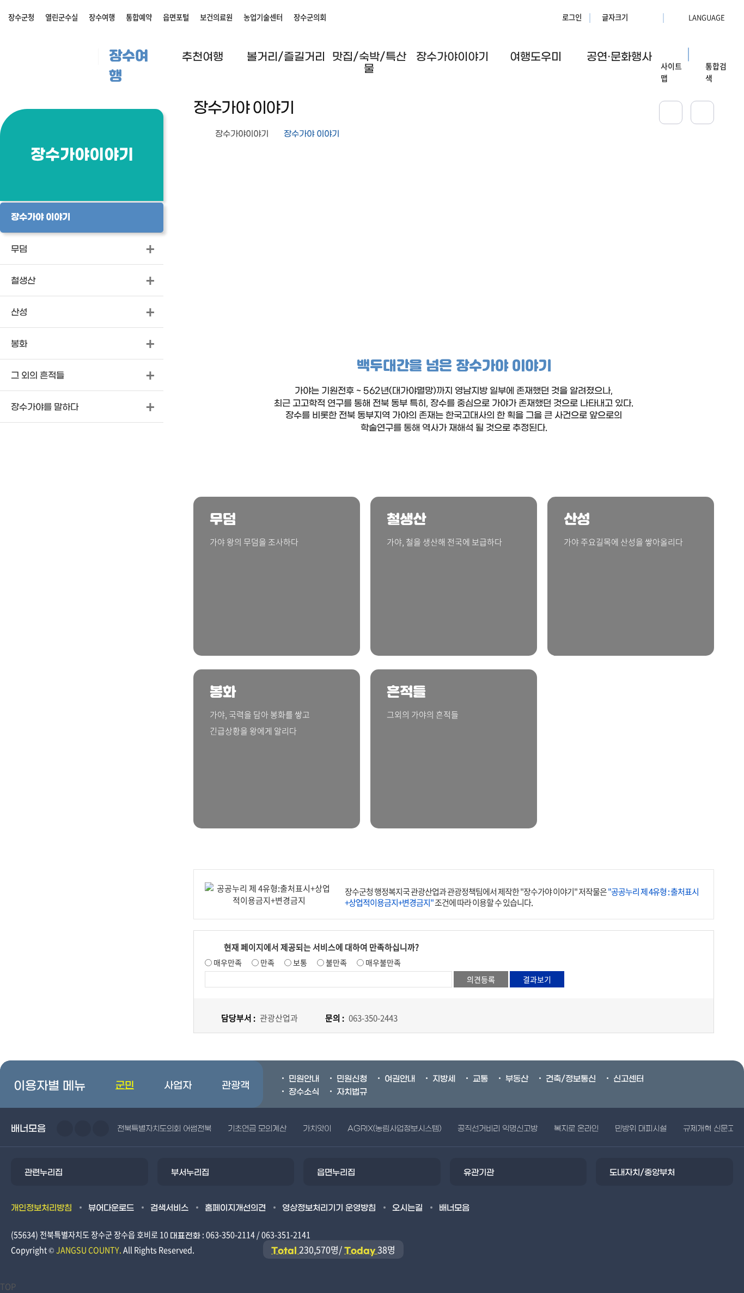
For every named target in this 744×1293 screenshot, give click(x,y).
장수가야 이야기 (311, 134)
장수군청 (21, 16)
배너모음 (454, 1208)
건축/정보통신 (571, 1079)
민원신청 (352, 1079)
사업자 (178, 1085)
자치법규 (352, 1092)
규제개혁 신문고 (709, 1128)
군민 (124, 1085)
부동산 (516, 1079)
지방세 (443, 1079)
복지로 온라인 (576, 1128)
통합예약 (139, 16)
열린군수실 (61, 16)
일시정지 (101, 1128)
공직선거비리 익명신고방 (498, 1128)
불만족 (335, 962)
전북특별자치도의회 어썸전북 (164, 1128)
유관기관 (479, 1173)
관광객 (235, 1085)
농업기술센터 (263, 16)
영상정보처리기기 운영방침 (329, 1208)
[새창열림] (702, 112)
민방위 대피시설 (641, 1128)
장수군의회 (310, 16)
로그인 (572, 16)
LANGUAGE (680, 17)
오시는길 (407, 1208)
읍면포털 (176, 16)
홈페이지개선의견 (235, 1208)
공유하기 (670, 112)
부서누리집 (190, 1173)
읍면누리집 (336, 1173)
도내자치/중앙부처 (642, 1173)
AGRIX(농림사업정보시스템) (394, 1128)
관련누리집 (44, 1173)
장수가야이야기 (242, 134)
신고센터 (628, 1079)
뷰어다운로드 (111, 1208)
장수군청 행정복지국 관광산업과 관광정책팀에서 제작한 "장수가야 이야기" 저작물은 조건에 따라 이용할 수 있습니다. (522, 897)
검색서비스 (169, 1208)
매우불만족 (382, 962)
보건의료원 (216, 16)
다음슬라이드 (83, 1128)
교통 (480, 1079)
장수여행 (102, 16)
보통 (299, 962)
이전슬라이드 (65, 1128)
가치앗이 (317, 1128)
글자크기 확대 (637, 17)
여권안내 (400, 1079)
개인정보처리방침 (41, 1208)
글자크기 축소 (651, 17)
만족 (267, 962)
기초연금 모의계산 (257, 1128)
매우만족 (227, 962)
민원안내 (304, 1079)
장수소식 (304, 1092)
